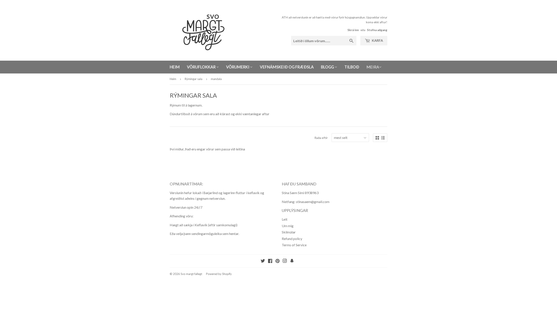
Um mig (288, 226)
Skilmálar (289, 232)
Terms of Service (294, 245)
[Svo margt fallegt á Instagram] (285, 261)
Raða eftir (321, 138)
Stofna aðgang (377, 30)
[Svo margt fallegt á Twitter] (263, 261)
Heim (175, 67)
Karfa (377, 40)
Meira (372, 67)
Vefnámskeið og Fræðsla (287, 67)
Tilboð (351, 67)
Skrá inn (353, 30)
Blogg (328, 67)
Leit (284, 219)
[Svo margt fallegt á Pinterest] (277, 261)
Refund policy (292, 238)
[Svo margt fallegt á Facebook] (270, 261)
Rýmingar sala (193, 79)
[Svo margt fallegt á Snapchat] (292, 261)
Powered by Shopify (219, 274)
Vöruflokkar (201, 67)
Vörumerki (238, 67)
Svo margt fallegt (191, 274)
